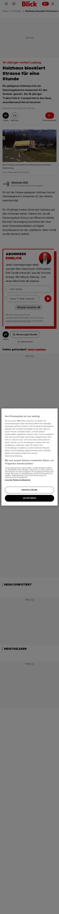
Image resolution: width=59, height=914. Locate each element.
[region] (29, 457)
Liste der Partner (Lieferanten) (17, 480)
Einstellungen (29, 490)
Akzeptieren (29, 498)
